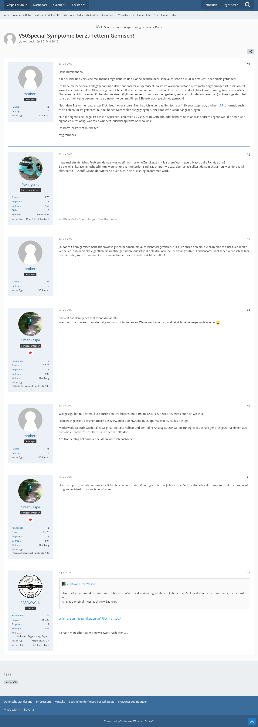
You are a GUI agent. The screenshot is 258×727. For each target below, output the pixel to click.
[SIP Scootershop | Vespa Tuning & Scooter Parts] (129, 27)
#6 (248, 477)
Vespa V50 (11, 682)
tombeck (29, 41)
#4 (248, 310)
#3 (248, 239)
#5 (248, 406)
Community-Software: (129, 721)
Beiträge (16, 111)
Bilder (15, 210)
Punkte (15, 106)
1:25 (220, 105)
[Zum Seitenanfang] (252, 721)
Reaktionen (17, 360)
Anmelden (210, 5)
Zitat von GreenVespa (81, 584)
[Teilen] (250, 51)
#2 (248, 154)
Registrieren (230, 5)
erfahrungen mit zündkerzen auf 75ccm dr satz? (90, 618)
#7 (248, 572)
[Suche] (247, 4)
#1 (248, 64)
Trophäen (17, 201)
